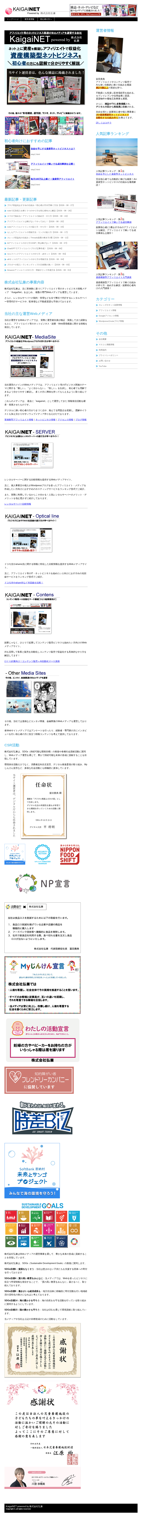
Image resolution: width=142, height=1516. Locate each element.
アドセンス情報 (65, 419)
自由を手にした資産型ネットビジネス (115, 174)
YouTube (102, 366)
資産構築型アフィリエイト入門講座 (113, 277)
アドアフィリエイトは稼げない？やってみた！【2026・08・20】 (36, 221)
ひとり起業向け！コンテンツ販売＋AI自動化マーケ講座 (32, 661)
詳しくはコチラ (103, 123)
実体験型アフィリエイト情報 (18, 419)
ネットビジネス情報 (45, 419)
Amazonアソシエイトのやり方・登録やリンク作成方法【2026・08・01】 (39, 270)
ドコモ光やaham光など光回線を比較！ (23, 582)
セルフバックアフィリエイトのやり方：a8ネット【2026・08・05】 (37, 254)
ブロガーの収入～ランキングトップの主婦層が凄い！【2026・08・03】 (38, 265)
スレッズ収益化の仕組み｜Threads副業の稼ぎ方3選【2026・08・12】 (38, 238)
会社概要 (102, 339)
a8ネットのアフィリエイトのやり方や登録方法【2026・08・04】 (36, 259)
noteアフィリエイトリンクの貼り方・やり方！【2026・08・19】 (36, 227)
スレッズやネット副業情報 (110, 305)
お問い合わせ (104, 361)
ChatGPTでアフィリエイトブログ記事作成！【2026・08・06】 (35, 248)
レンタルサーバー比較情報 (17, 504)
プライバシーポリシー (108, 355)
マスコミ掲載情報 (106, 344)
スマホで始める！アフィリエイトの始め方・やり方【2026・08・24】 (38, 216)
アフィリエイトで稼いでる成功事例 (113, 222)
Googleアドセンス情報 (109, 316)
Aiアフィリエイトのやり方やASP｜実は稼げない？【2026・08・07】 (37, 243)
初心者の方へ (46, 19)
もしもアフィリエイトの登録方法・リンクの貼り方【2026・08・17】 (38, 232)
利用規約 (102, 350)
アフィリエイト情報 (107, 310)
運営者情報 (29, 19)
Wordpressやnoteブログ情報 (111, 321)
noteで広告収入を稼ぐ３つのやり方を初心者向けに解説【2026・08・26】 (39, 211)
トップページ (13, 19)
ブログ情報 (81, 419)
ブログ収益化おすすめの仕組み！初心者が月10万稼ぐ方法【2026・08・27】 (41, 205)
